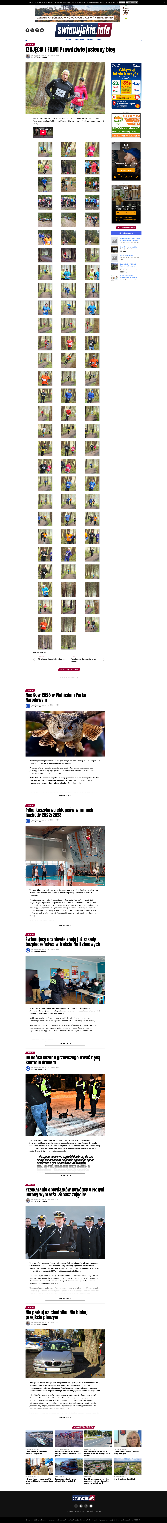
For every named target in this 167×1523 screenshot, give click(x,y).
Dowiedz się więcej (132, 2)
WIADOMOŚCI (90, 40)
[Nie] (165, 3)
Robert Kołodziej (40, 707)
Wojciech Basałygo (41, 57)
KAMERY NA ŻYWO (79, 40)
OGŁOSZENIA (69, 40)
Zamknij (122, 2)
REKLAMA (99, 40)
